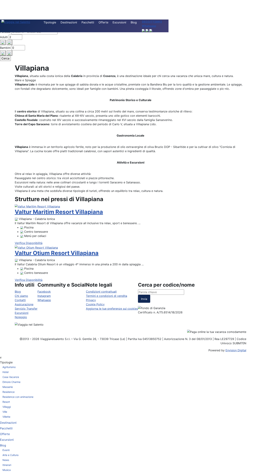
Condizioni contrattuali (101, 291)
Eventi (6, 450)
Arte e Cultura (10, 455)
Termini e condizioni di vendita (106, 296)
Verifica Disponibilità (28, 243)
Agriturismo (9, 367)
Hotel (5, 372)
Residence (8, 391)
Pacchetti (87, 22)
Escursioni (119, 22)
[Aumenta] (3, 42)
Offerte (103, 22)
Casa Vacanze (10, 376)
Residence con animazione (17, 396)
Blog (134, 22)
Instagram (44, 296)
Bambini (5, 47)
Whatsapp (44, 300)
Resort (6, 401)
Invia (144, 299)
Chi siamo (21, 296)
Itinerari (6, 464)
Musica (6, 469)
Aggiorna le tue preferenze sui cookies (112, 308)
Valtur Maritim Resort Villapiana (59, 211)
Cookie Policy (95, 304)
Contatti (20, 300)
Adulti (4, 37)
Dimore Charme (11, 381)
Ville (4, 411)
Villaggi (6, 406)
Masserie (7, 386)
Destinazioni (69, 22)
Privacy (91, 300)
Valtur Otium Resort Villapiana (57, 253)
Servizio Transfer (26, 308)
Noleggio (21, 317)
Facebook (44, 291)
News (5, 459)
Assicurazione (24, 304)
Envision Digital (235, 350)
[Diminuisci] (9, 42)
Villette (6, 416)
